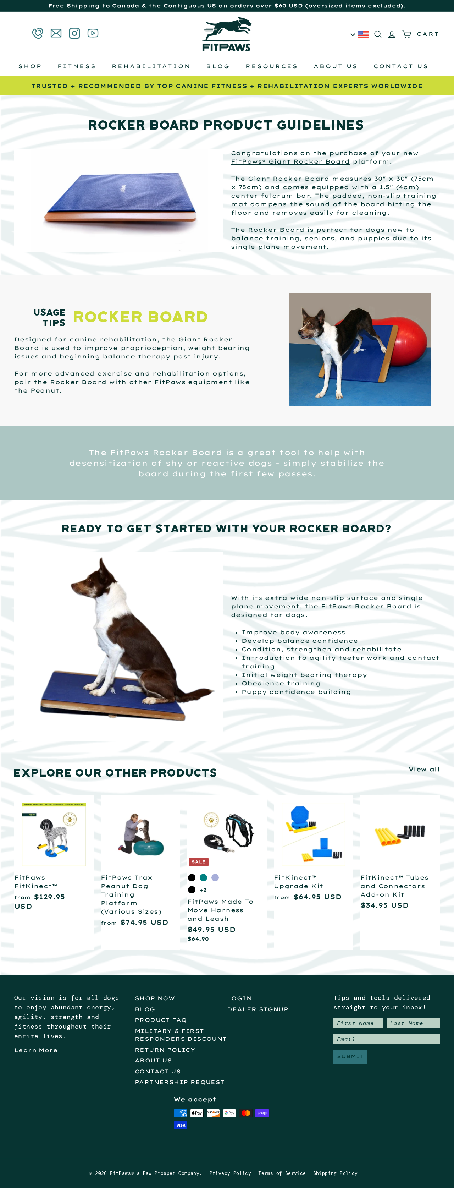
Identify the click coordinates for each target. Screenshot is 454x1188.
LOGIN (239, 998)
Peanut (45, 390)
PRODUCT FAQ (161, 1020)
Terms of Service (282, 1173)
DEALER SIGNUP (257, 1009)
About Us (336, 66)
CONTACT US (158, 1071)
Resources (271, 66)
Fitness (76, 66)
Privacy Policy (230, 1173)
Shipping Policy (335, 1173)
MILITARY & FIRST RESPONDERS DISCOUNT (181, 1035)
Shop (30, 66)
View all (424, 769)
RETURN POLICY (165, 1049)
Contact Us (401, 66)
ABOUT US (153, 1060)
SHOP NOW (155, 998)
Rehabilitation (151, 66)
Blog (218, 66)
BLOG (145, 1009)
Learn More (36, 1050)
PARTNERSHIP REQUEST (180, 1082)
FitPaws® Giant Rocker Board (290, 161)
